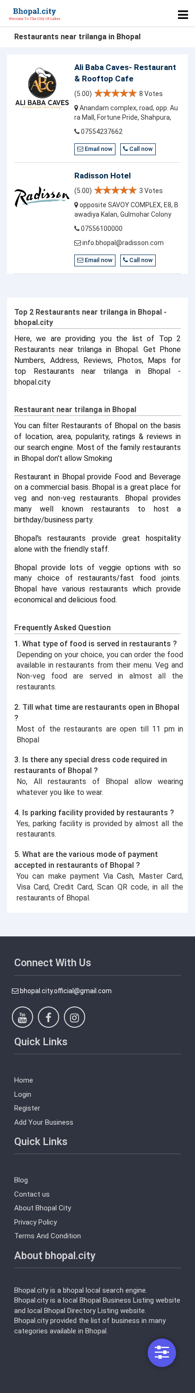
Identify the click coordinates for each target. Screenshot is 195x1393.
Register (27, 1108)
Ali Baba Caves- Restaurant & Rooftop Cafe (125, 72)
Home (23, 1080)
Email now (98, 148)
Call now (140, 148)
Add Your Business (43, 1122)
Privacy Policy (35, 1222)
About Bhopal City (42, 1208)
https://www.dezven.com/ (54, 1386)
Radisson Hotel (102, 175)
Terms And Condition (47, 1236)
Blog (21, 1180)
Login (22, 1094)
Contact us (32, 1194)
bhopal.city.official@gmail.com (65, 991)
